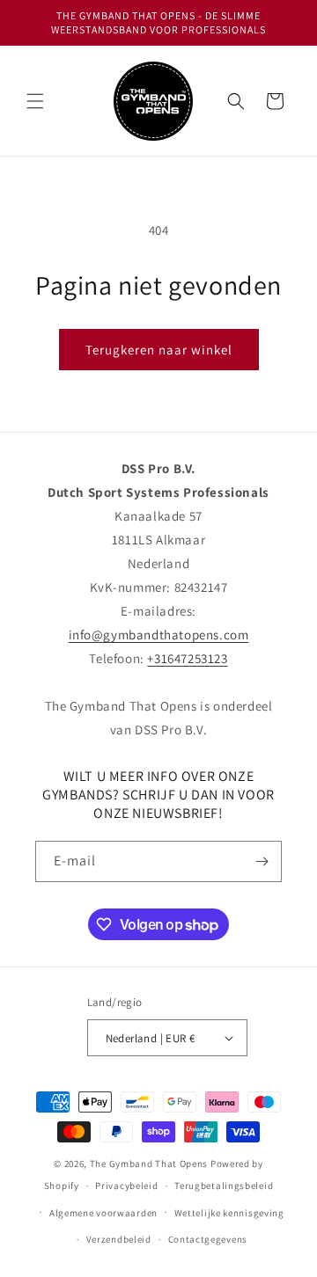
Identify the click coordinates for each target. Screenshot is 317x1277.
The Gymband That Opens (149, 1163)
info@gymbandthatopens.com (159, 634)
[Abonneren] (261, 861)
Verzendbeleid (118, 1239)
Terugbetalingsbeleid (223, 1185)
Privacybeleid (126, 1185)
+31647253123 (187, 658)
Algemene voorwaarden (103, 1213)
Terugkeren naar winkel (158, 349)
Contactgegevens (208, 1239)
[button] (35, 101)
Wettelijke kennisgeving (229, 1213)
